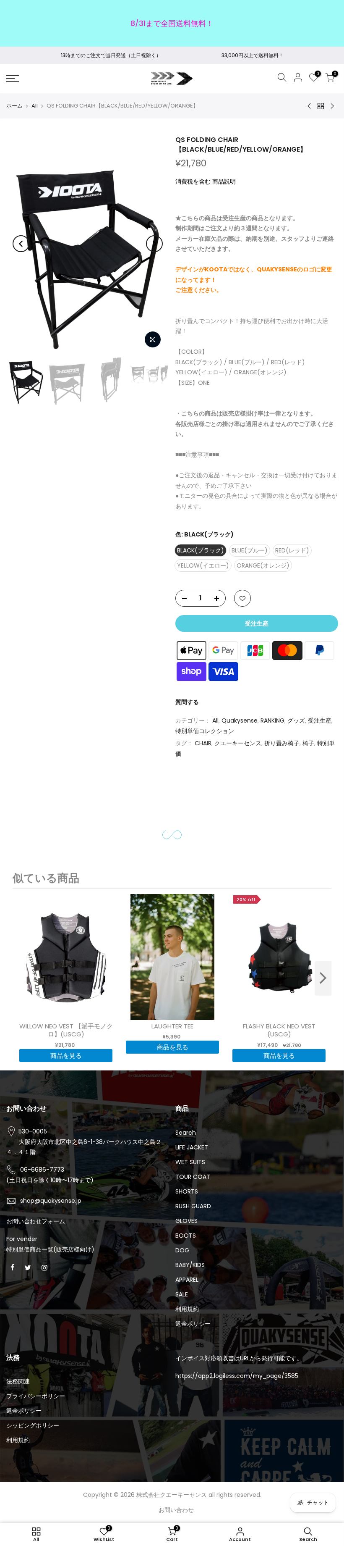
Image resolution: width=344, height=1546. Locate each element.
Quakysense (240, 720)
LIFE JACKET (191, 1147)
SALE (181, 1294)
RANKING (272, 720)
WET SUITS (190, 1162)
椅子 (308, 743)
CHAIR (203, 743)
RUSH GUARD (193, 1206)
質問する (187, 702)
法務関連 (18, 1381)
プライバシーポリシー (35, 1396)
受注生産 (319, 720)
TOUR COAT (192, 1177)
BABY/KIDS (190, 1265)
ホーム (14, 106)
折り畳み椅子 (282, 743)
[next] (323, 978)
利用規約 (187, 1309)
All (34, 106)
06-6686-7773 (42, 1169)
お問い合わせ (176, 1510)
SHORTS (186, 1191)
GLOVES (186, 1221)
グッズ (296, 720)
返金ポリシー (193, 1324)
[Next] (154, 243)
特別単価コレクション (204, 731)
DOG (182, 1250)
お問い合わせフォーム (35, 1221)
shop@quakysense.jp (50, 1200)
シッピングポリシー (32, 1425)
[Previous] (21, 243)
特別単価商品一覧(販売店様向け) (50, 1249)
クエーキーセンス (237, 743)
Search (185, 1132)
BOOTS (185, 1235)
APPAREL (186, 1279)
